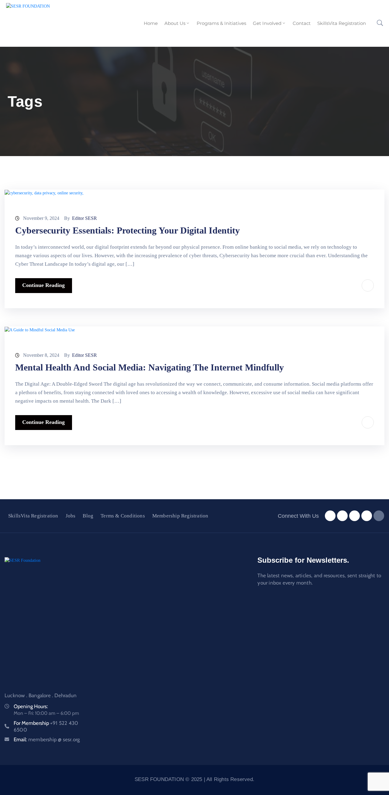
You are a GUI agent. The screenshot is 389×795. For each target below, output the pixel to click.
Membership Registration (180, 516)
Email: (47, 739)
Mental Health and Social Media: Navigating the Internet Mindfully (149, 367)
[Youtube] (366, 515)
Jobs (71, 516)
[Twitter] (342, 515)
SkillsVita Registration (341, 23)
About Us (174, 23)
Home (151, 23)
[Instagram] (354, 515)
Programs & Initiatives (221, 23)
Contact (302, 23)
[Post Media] (44, 192)
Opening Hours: (31, 706)
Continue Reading (43, 285)
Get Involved (267, 23)
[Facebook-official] (330, 515)
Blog (88, 516)
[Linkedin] (379, 515)
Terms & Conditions (123, 516)
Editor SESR (84, 218)
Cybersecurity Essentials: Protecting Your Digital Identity (127, 230)
